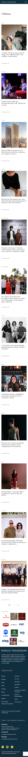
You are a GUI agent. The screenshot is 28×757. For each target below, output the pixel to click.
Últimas (3, 676)
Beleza (3, 692)
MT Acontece (4, 701)
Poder (2, 682)
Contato (17, 687)
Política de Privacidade (7, 703)
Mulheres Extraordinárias (18, 695)
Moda (2, 685)
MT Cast (17, 679)
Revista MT (17, 684)
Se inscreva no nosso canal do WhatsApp (10, 711)
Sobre (16, 699)
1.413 (17, 605)
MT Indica (17, 681)
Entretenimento (5, 695)
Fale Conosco (18, 702)
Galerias (3, 698)
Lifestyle (3, 689)
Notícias (3, 679)
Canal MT (17, 676)
